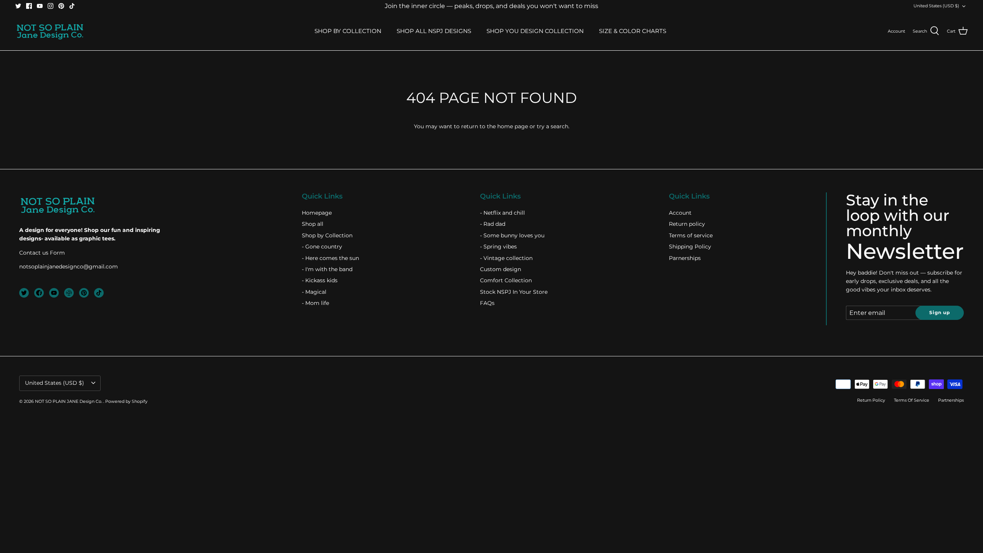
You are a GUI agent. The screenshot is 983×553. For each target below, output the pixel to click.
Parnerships (685, 258)
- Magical (314, 291)
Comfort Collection (506, 280)
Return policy (687, 223)
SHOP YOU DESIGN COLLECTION (535, 31)
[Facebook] (29, 6)
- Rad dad (492, 223)
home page (512, 126)
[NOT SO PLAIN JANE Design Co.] (49, 31)
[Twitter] (18, 6)
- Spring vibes (498, 246)
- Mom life (315, 303)
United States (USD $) (936, 5)
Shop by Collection (327, 235)
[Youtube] (40, 6)
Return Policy (871, 400)
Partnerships (951, 400)
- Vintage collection (506, 258)
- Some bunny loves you (512, 235)
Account (680, 212)
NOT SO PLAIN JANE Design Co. (69, 401)
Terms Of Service (911, 400)
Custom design (500, 269)
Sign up (939, 312)
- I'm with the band (327, 269)
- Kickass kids (320, 280)
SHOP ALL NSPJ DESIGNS (434, 31)
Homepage (317, 212)
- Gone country (322, 246)
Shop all (312, 223)
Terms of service (691, 235)
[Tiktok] (72, 6)
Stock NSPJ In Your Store (514, 291)
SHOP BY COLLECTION (347, 31)
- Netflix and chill (502, 212)
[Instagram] (50, 6)
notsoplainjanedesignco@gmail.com (68, 266)
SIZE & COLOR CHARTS (632, 31)
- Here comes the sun (330, 258)
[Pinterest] (61, 6)
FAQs (487, 303)
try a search (552, 126)
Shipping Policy (690, 246)
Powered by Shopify (126, 401)
